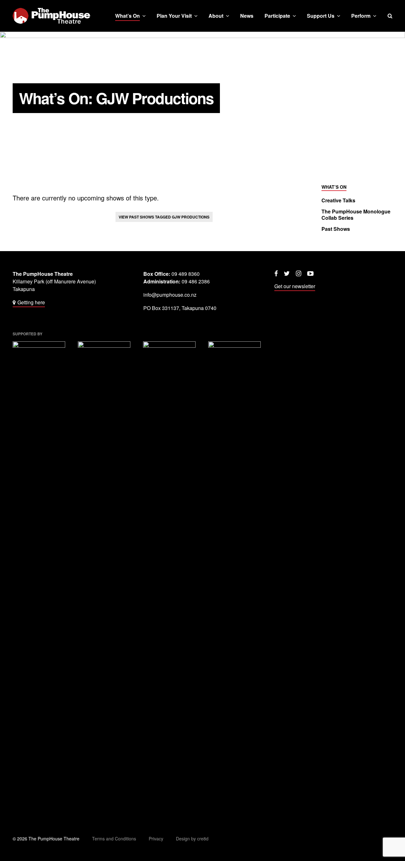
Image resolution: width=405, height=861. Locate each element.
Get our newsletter (294, 286)
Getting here (31, 302)
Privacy (156, 838)
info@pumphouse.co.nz (169, 294)
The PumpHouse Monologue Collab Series (355, 214)
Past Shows (335, 229)
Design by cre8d (192, 838)
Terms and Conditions (114, 838)
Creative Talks (338, 200)
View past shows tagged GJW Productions (164, 217)
